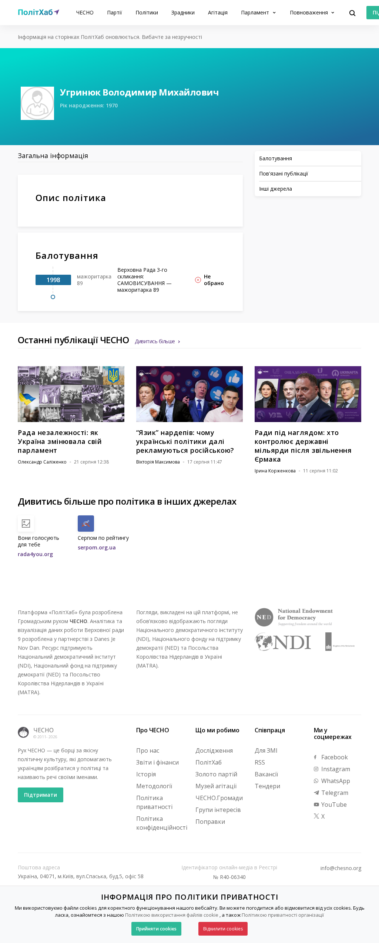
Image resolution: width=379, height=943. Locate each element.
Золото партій (216, 774)
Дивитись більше (155, 341)
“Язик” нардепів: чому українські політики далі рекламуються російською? (185, 441)
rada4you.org (35, 554)
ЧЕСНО (85, 12)
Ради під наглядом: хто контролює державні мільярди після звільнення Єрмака (303, 446)
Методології (154, 786)
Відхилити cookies (223, 929)
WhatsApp (335, 781)
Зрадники (183, 12)
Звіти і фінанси (157, 762)
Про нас (147, 750)
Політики (146, 12)
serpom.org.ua (97, 547)
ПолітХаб (208, 762)
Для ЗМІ (266, 750)
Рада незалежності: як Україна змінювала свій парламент (60, 441)
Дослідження (214, 750)
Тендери (267, 786)
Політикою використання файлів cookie (171, 915)
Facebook (334, 757)
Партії (114, 12)
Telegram (334, 793)
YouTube (333, 804)
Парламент (256, 12)
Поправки (210, 821)
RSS (260, 762)
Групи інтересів (218, 810)
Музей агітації (216, 786)
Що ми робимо (217, 730)
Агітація (218, 12)
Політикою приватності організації (283, 915)
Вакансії (266, 774)
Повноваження (309, 12)
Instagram (335, 769)
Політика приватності (154, 802)
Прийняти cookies (156, 929)
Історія (146, 774)
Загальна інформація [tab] (53, 155)
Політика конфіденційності (161, 823)
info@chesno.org (341, 868)
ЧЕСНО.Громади (219, 798)
